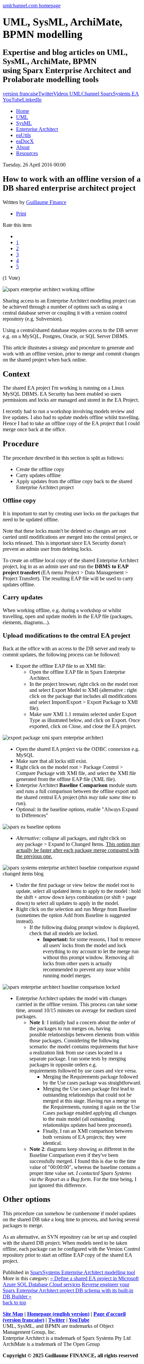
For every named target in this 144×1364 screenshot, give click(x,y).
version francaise (20, 93)
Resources (27, 153)
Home (22, 111)
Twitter (45, 93)
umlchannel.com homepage (32, 5)
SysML (24, 123)
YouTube (79, 1320)
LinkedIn (32, 100)
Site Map (13, 1314)
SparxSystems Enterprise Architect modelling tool (82, 1272)
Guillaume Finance (46, 202)
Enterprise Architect (37, 129)
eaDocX (25, 141)
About (22, 147)
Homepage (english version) (58, 1314)
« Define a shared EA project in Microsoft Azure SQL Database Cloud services (71, 1281)
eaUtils (23, 135)
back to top (14, 1302)
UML (22, 117)
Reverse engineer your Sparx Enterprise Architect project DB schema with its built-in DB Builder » (68, 1290)
